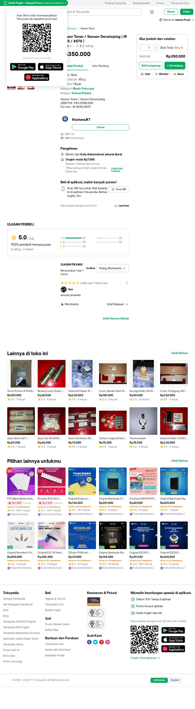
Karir (5, 610)
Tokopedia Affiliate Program (19, 621)
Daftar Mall (51, 629)
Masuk (171, 11)
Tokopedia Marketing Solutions (21, 632)
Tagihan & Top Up (55, 598)
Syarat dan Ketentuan (57, 649)
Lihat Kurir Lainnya (117, 170)
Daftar (186, 11)
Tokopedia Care (180, 3)
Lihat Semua (179, 353)
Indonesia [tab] (159, 680)
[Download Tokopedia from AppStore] (173, 639)
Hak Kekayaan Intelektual (18, 604)
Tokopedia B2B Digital (16, 627)
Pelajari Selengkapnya (144, 657)
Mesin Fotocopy (67, 28)
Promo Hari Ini (11, 650)
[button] (177, 20)
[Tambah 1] (155, 47)
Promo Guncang (12, 661)
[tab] (74, 66)
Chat (147, 74)
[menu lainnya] (127, 283)
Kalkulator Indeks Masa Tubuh (20, 638)
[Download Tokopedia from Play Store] (173, 630)
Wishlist (164, 74)
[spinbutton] (149, 48)
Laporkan (123, 205)
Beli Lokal (9, 655)
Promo (160, 3)
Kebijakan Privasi (55, 655)
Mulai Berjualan (141, 3)
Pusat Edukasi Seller (57, 624)
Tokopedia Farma (13, 644)
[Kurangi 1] (142, 47)
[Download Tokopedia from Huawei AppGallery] (173, 649)
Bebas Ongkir (53, 610)
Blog (6, 615)
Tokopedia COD (54, 604)
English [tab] (175, 680)
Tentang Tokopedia (115, 3)
